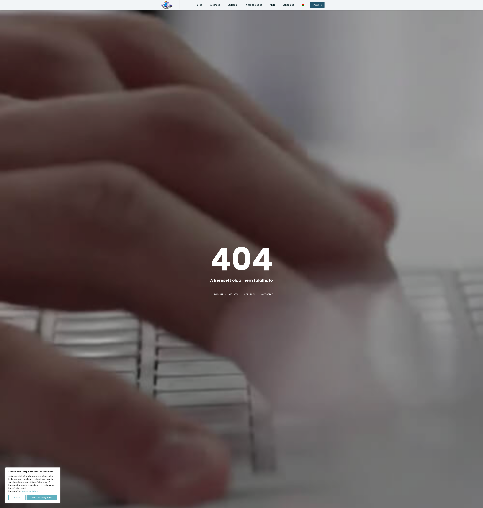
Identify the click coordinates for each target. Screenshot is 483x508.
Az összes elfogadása (42, 497)
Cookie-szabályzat (30, 491)
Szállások (233, 4)
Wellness (215, 4)
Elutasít (16, 497)
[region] (32, 485)
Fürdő (199, 4)
